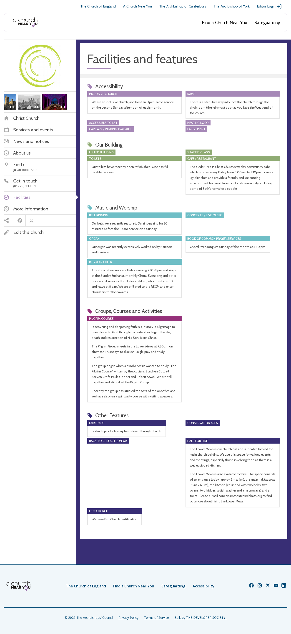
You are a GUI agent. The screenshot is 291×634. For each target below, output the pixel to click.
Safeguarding (267, 22)
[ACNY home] (25, 22)
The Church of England (98, 6)
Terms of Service (156, 617)
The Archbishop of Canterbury (182, 6)
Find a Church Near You (224, 22)
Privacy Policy (128, 617)
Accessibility (203, 586)
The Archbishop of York (231, 6)
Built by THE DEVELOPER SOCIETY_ (200, 617)
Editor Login (266, 6)
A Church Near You (137, 6)
